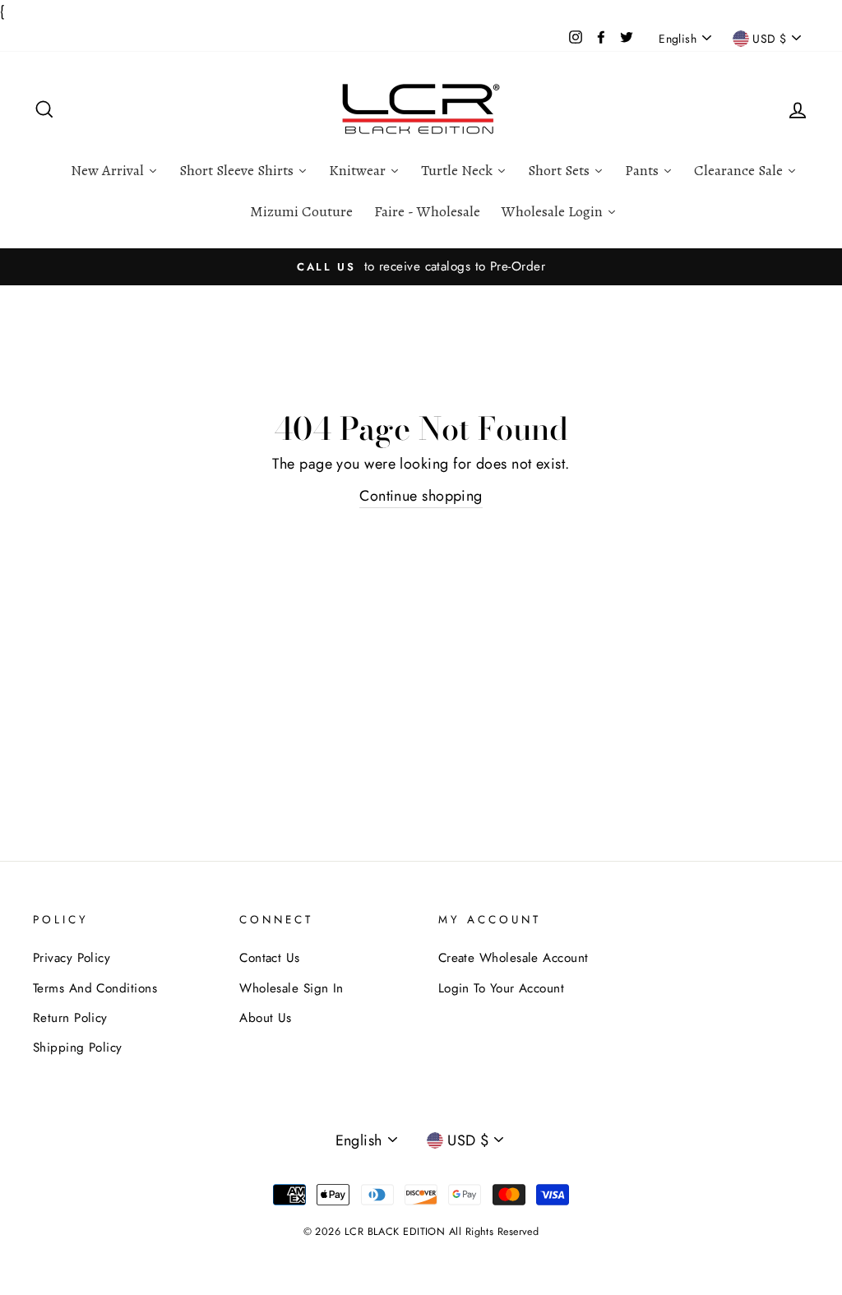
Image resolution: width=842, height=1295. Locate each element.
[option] (421, 266)
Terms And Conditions (95, 988)
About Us (265, 1018)
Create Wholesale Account (513, 958)
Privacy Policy (71, 958)
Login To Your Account (501, 988)
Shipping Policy (78, 1047)
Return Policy (70, 1018)
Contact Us (269, 958)
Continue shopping (421, 495)
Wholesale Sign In (291, 988)
